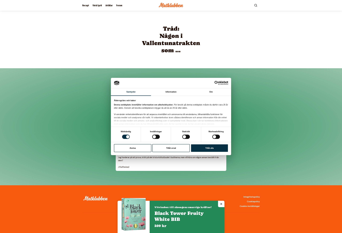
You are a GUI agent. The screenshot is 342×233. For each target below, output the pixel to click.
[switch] (156, 137)
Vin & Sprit (97, 5)
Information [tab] (171, 92)
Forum (119, 5)
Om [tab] (211, 92)
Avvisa (133, 148)
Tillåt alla (209, 148)
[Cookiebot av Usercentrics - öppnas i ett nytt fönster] (216, 83)
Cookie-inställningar (250, 206)
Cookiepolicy (253, 201)
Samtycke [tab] (131, 92)
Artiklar (109, 5)
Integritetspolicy (251, 196)
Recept (85, 5)
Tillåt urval (171, 148)
